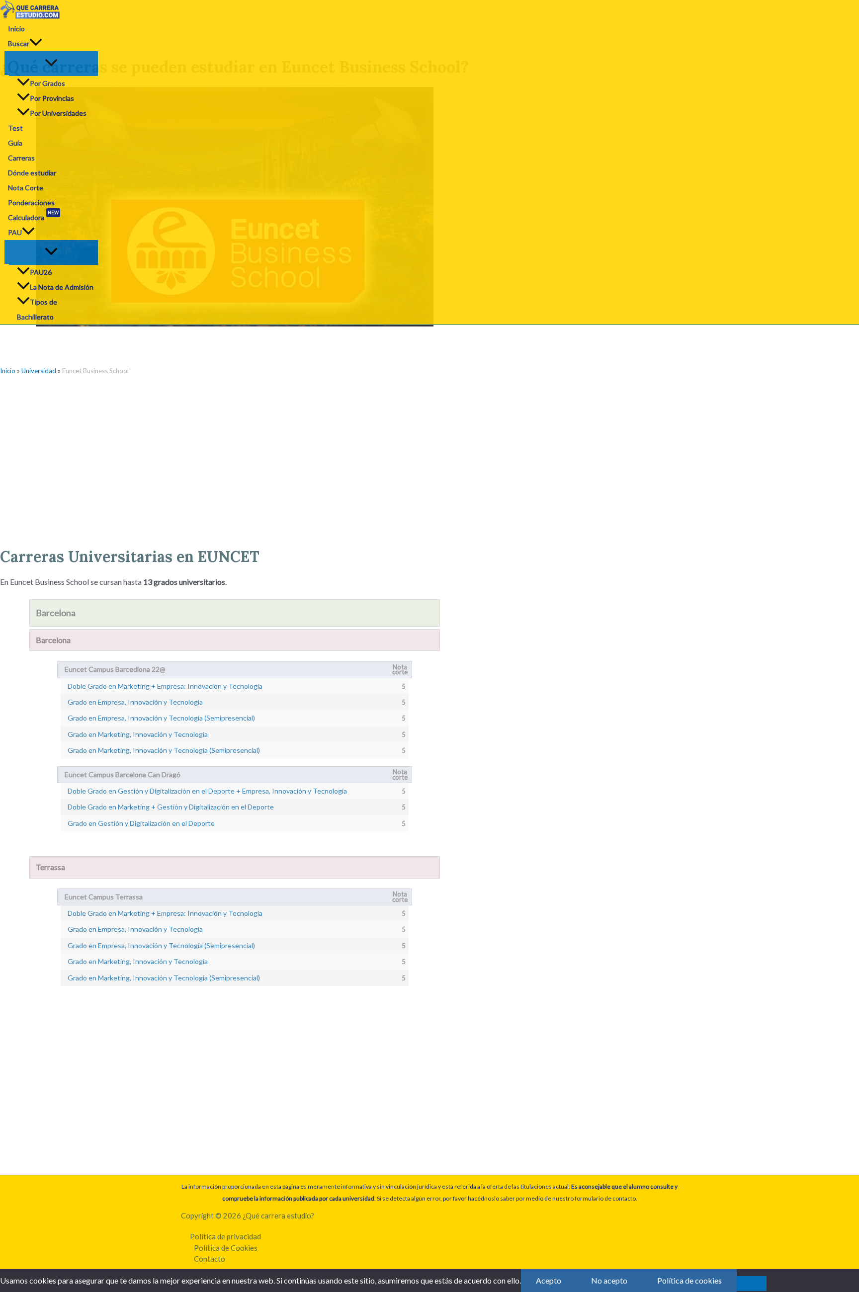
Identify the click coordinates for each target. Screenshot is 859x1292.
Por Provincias (52, 98)
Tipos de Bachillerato (37, 309)
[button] (35, 43)
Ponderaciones (31, 202)
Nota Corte (25, 187)
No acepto (609, 1280)
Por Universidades (58, 113)
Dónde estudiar (32, 172)
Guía (15, 143)
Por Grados (47, 83)
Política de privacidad (225, 1236)
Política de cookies (689, 1280)
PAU (15, 232)
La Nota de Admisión (61, 287)
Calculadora (33, 216)
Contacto (209, 1258)
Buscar (18, 43)
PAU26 (41, 272)
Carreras (21, 158)
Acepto (548, 1280)
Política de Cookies (226, 1247)
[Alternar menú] (51, 63)
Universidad (38, 371)
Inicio (16, 28)
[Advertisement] (234, 457)
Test (15, 128)
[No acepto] (752, 1283)
